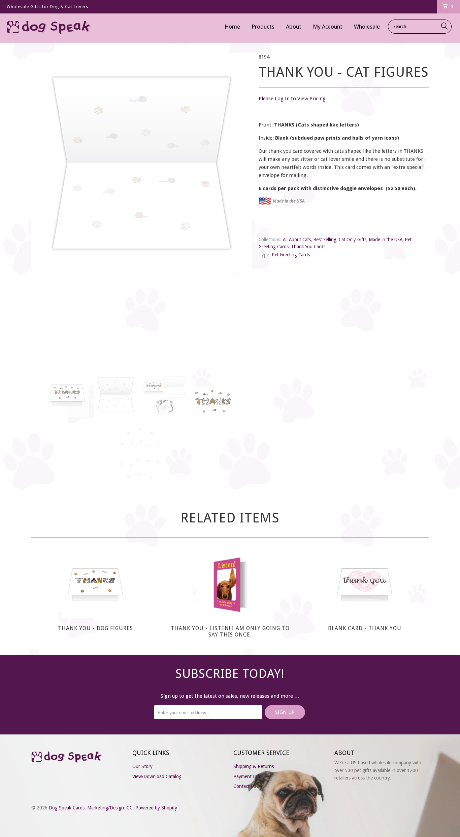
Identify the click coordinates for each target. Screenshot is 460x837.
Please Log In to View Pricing (292, 99)
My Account (327, 26)
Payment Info (247, 776)
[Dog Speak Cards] (40, 28)
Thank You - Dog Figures (95, 584)
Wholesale (367, 26)
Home (232, 26)
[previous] (43, 208)
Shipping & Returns (253, 766)
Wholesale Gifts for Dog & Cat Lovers (47, 6)
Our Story (142, 766)
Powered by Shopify (156, 807)
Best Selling (324, 239)
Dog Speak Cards (67, 807)
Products (263, 26)
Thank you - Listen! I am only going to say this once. (230, 584)
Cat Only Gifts (352, 239)
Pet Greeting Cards (291, 254)
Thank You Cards (308, 246)
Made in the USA (385, 239)
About (293, 26)
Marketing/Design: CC (110, 807)
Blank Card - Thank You (365, 584)
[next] (240, 208)
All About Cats (297, 239)
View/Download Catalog (157, 776)
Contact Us (244, 786)
